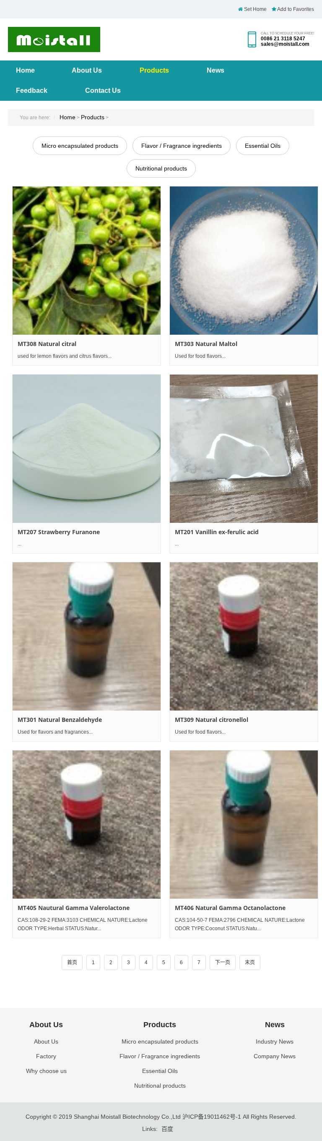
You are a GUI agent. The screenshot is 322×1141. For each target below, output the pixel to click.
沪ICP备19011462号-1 (211, 1116)
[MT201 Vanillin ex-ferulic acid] (244, 449)
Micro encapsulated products (80, 145)
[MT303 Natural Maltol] (244, 260)
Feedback (31, 90)
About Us (87, 70)
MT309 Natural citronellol (211, 720)
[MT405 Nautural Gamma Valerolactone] (87, 824)
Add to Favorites (295, 9)
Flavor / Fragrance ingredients (181, 145)
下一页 (222, 962)
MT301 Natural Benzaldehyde (60, 720)
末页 (250, 962)
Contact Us (103, 90)
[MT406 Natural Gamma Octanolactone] (244, 824)
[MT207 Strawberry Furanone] (87, 449)
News (215, 70)
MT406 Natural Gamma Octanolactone (230, 908)
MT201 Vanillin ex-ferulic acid (217, 532)
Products (154, 70)
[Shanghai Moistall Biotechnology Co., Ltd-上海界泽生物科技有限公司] (54, 48)
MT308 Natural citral (47, 344)
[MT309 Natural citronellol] (244, 636)
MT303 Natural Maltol (206, 344)
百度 (167, 1128)
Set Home (255, 9)
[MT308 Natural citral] (87, 260)
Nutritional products (161, 168)
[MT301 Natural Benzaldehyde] (87, 636)
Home (25, 70)
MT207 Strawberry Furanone (59, 532)
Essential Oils (262, 145)
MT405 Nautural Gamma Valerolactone (74, 908)
